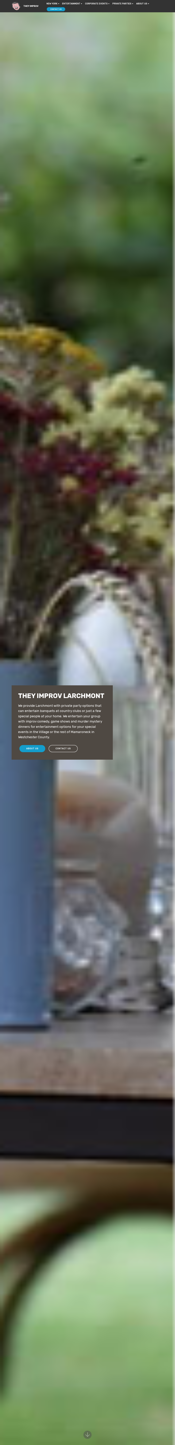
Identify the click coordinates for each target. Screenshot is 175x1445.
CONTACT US (56, 9)
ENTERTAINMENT (71, 3)
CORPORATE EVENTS (96, 3)
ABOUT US (141, 3)
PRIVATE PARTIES (121, 3)
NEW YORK (51, 3)
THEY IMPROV (30, 6)
